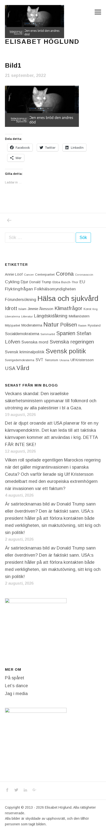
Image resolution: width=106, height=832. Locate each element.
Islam (22, 309)
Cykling (12, 281)
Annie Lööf (14, 274)
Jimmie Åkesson (40, 309)
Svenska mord (34, 342)
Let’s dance (16, 685)
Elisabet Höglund (42, 41)
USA (10, 368)
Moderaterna (31, 325)
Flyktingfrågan (19, 288)
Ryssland (94, 325)
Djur (24, 282)
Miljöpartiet (12, 325)
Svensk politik (66, 351)
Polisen (68, 324)
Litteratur (27, 316)
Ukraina (64, 360)
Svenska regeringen (72, 341)
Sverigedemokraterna (19, 360)
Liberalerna (12, 316)
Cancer (29, 274)
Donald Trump (40, 282)
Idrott (11, 308)
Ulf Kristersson (82, 360)
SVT (39, 360)
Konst (87, 309)
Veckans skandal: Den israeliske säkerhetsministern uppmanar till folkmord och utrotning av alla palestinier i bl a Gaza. (50, 400)
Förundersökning (20, 299)
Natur (51, 324)
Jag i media (16, 693)
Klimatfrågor (68, 308)
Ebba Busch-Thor (65, 282)
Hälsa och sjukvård (67, 298)
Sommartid (47, 334)
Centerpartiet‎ (45, 274)
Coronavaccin (84, 274)
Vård (23, 368)
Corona (65, 274)
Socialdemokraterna (22, 334)
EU (82, 282)
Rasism (82, 325)
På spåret (14, 677)
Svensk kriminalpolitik (24, 352)
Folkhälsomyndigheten (55, 289)
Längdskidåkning (50, 315)
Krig (95, 309)
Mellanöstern (79, 316)
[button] (34, 21)
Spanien (65, 333)
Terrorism (51, 360)
